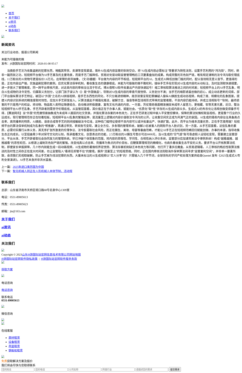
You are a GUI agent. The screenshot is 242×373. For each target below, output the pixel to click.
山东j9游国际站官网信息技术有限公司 (45, 254)
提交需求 (174, 369)
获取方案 (7, 269)
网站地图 (75, 254)
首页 (11, 13)
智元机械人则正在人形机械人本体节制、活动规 (42, 171)
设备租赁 (14, 341)
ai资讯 (12, 21)
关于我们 (14, 17)
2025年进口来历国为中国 (28, 166)
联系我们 (14, 30)
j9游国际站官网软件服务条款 (59, 258)
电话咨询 (7, 289)
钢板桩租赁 (16, 350)
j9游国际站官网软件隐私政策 (19, 258)
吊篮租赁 (14, 346)
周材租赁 (14, 337)
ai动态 (12, 26)
